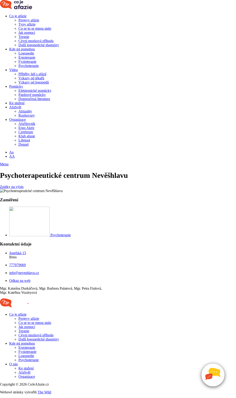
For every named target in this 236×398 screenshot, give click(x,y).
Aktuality (25, 111)
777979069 (17, 265)
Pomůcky (16, 86)
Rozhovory (26, 115)
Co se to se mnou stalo (34, 28)
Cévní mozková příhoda (35, 41)
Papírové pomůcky (32, 95)
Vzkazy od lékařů (31, 78)
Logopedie (26, 53)
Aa (11, 152)
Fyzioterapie (27, 61)
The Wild (44, 392)
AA (12, 156)
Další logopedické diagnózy (38, 45)
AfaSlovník (26, 124)
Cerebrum (25, 132)
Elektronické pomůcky (34, 90)
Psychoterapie (28, 66)
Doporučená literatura (34, 99)
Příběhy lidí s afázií (32, 74)
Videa (13, 70)
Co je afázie (18, 16)
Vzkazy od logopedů (33, 82)
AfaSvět (15, 107)
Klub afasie (26, 136)
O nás (13, 364)
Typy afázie (26, 24)
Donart (23, 144)
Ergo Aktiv (26, 128)
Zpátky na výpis (12, 187)
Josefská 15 (17, 253)
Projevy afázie (28, 20)
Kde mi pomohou (22, 49)
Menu (4, 164)
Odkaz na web (19, 281)
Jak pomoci (26, 33)
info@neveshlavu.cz (24, 273)
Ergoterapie (26, 57)
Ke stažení (16, 103)
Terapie (23, 37)
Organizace (17, 119)
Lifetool (24, 140)
